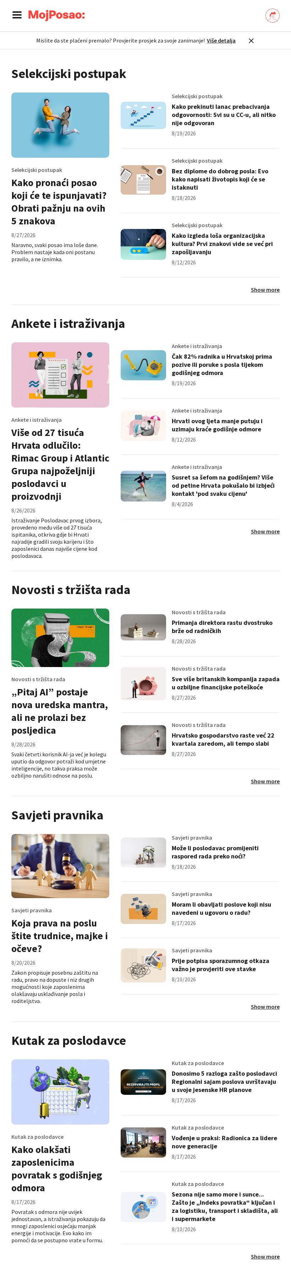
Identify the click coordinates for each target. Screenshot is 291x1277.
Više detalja (221, 40)
